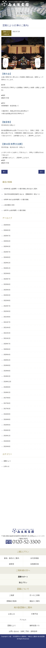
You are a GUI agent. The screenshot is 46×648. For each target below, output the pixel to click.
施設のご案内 (35, 601)
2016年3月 (7, 430)
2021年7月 (7, 322)
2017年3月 (7, 408)
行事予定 (34, 614)
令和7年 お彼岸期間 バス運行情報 (15, 210)
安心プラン (23, 582)
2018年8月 (7, 387)
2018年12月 (7, 381)
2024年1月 (7, 268)
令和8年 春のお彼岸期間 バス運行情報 (16, 199)
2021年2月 (7, 338)
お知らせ (6, 34)
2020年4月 (7, 354)
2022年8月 (7, 300)
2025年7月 (7, 236)
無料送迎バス (35, 625)
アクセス (23, 620)
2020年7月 (7, 344)
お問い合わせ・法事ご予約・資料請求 (23, 631)
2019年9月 (7, 365)
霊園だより (6, 32)
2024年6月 (7, 257)
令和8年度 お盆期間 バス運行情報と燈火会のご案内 (20, 189)
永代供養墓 (34, 558)
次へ (41, 172)
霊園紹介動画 (11, 601)
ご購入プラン (23, 552)
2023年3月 (7, 295)
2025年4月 (7, 241)
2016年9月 (7, 414)
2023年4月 (7, 290)
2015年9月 (7, 441)
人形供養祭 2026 (9, 205)
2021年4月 (7, 327)
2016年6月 (7, 425)
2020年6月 (7, 349)
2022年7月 (7, 306)
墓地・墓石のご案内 (11, 558)
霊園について (23, 589)
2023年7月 (7, 279)
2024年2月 (7, 263)
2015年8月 (7, 446)
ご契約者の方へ (23, 570)
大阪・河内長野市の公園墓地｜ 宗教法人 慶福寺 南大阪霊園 (27, 636)
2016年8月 (7, 419)
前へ (4, 172)
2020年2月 (7, 360)
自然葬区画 (34, 564)
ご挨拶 (11, 595)
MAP (25, 538)
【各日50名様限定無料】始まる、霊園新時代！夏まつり (22, 194)
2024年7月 (7, 252)
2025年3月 (7, 246)
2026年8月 (7, 225)
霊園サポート (23, 577)
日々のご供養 (35, 595)
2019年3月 (7, 376)
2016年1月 (7, 435)
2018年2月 (7, 392)
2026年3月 (7, 230)
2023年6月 (7, 284)
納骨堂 (11, 564)
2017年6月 (7, 403)
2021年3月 (7, 333)
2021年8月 (7, 317)
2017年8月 (7, 398)
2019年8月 (7, 371)
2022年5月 (7, 311)
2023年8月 (7, 273)
